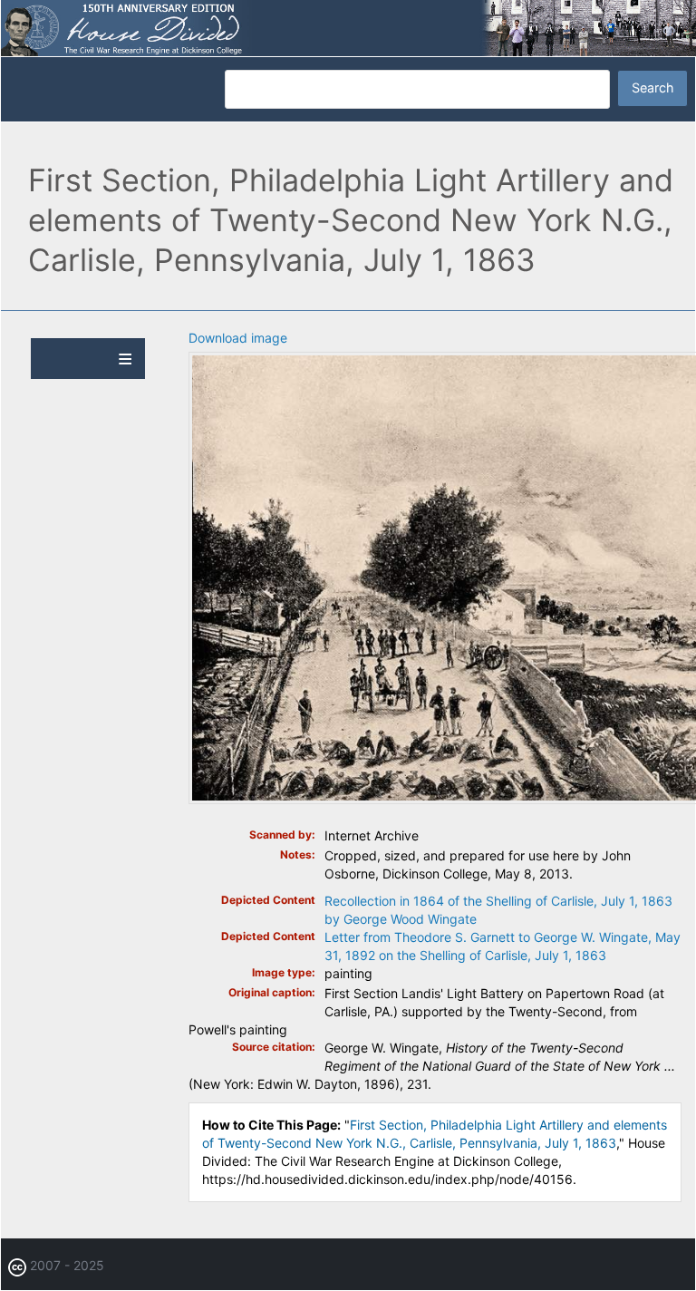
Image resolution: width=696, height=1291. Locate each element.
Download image (237, 337)
